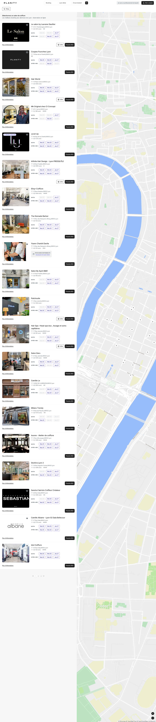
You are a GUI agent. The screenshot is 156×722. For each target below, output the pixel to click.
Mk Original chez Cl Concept (43, 106)
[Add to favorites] (27, 25)
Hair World (35, 79)
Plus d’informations (7, 45)
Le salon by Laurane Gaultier (43, 24)
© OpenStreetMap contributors (146, 721)
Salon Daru (35, 353)
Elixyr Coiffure (37, 189)
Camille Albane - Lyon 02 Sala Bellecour (48, 518)
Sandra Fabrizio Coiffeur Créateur (45, 490)
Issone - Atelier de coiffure (42, 435)
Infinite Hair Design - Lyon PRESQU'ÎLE (47, 161)
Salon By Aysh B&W (39, 271)
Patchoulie (35, 298)
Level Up (35, 134)
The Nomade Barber (39, 216)
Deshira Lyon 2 (37, 463)
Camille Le (35, 381)
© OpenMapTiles (131, 721)
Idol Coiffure (36, 545)
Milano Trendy (37, 408)
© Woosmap (122, 721)
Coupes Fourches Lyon (41, 52)
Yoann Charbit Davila (40, 243)
